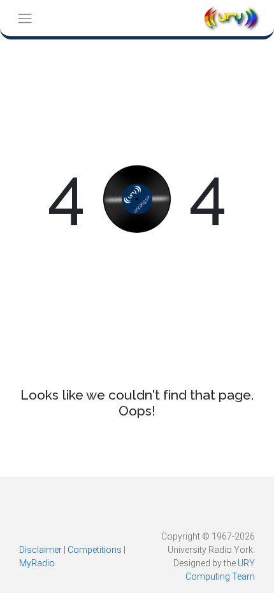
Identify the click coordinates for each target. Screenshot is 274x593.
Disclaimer (40, 550)
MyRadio (37, 563)
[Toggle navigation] (24, 18)
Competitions (95, 550)
